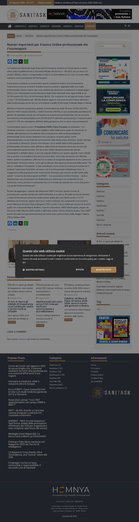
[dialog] (69, 260)
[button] (34, 269)
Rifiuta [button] (80, 269)
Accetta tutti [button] (103, 269)
